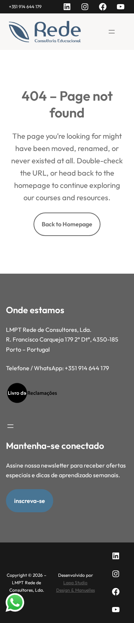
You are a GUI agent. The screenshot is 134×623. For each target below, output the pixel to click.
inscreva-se (29, 500)
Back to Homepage (67, 224)
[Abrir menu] (111, 31)
